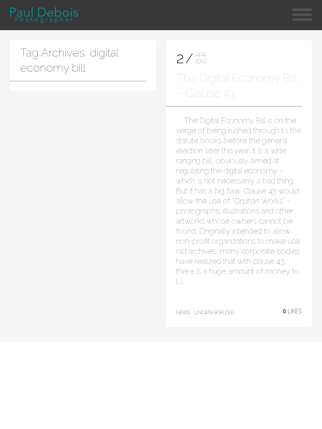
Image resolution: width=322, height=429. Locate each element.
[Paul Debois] (44, 15)
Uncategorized (214, 312)
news (183, 312)
